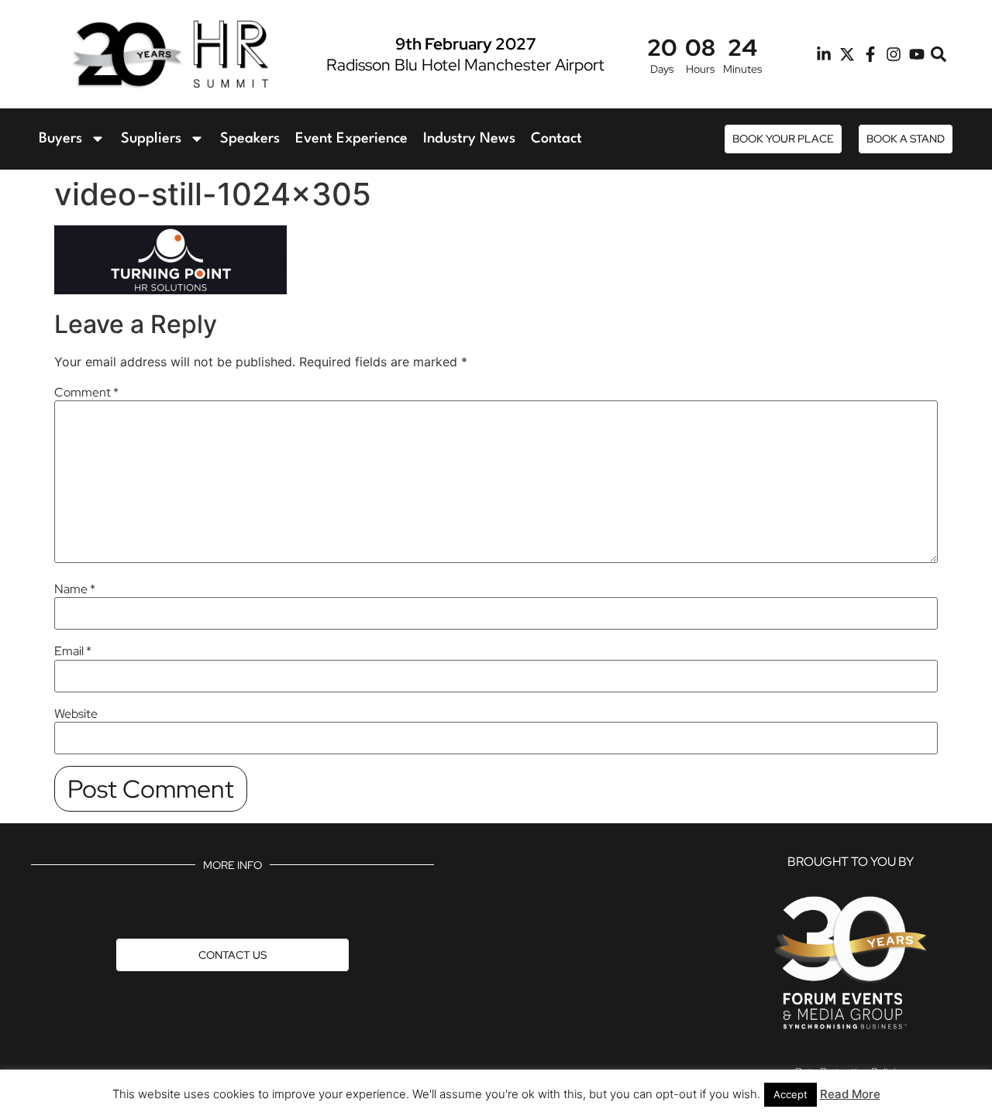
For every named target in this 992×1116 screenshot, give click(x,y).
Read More (850, 1094)
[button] (939, 54)
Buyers (60, 139)
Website (76, 714)
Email (72, 651)
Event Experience (351, 139)
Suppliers (151, 139)
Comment (86, 392)
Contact (556, 139)
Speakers (250, 139)
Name (74, 589)
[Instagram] (893, 54)
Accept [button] (790, 1094)
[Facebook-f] (870, 54)
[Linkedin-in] (824, 54)
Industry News (469, 139)
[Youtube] (917, 54)
